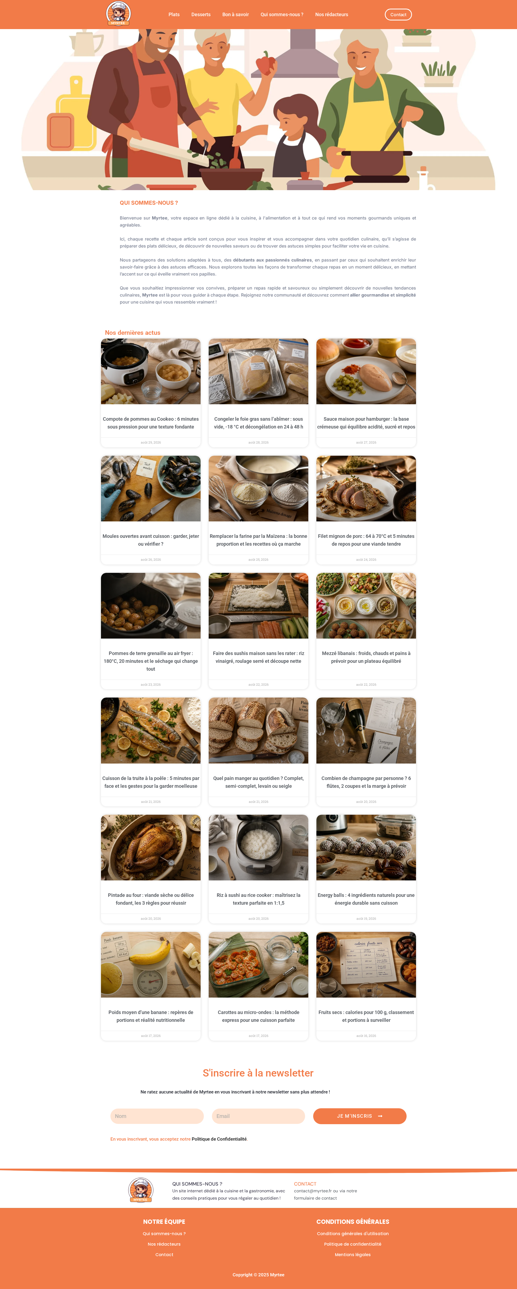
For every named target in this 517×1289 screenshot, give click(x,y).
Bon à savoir (235, 14)
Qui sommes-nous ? (282, 14)
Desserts (201, 14)
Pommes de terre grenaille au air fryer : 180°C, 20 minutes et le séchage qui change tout (151, 661)
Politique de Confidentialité (219, 1139)
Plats (174, 14)
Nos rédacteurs (331, 14)
